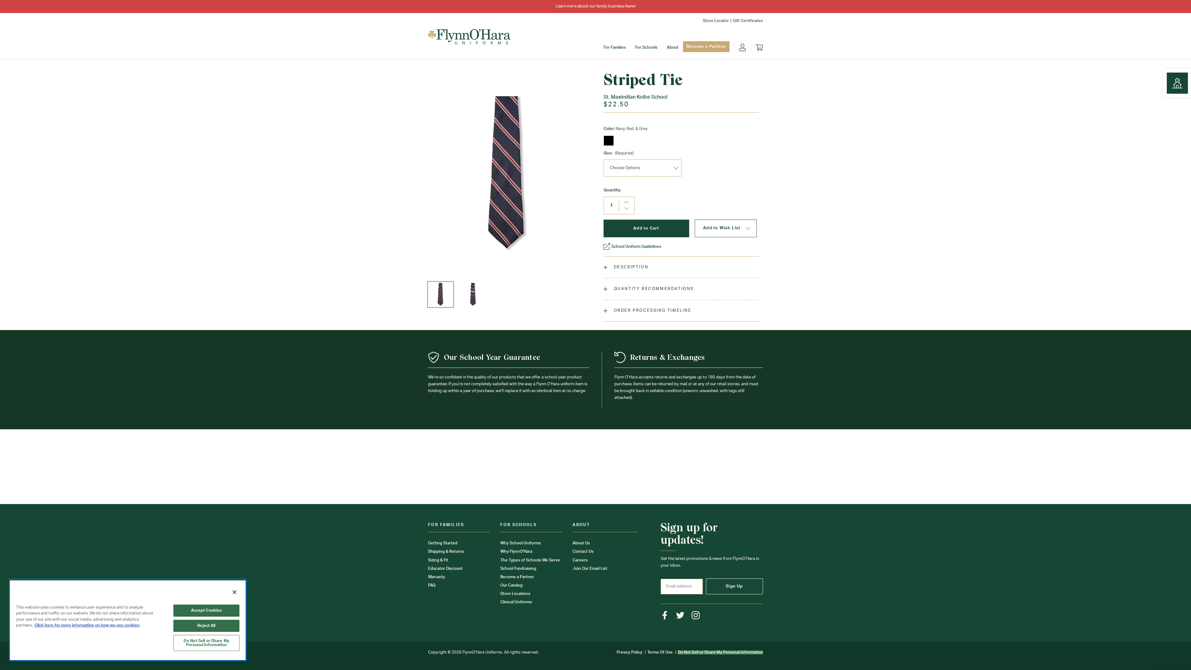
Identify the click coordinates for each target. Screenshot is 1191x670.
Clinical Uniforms (516, 602)
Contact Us (583, 552)
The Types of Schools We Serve (530, 560)
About (672, 48)
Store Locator (716, 21)
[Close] (234, 592)
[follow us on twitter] (680, 615)
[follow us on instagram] (696, 615)
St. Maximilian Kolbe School (635, 97)
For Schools (646, 48)
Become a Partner (706, 47)
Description (630, 267)
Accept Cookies (206, 611)
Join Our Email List (590, 569)
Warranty (436, 577)
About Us (581, 543)
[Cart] (759, 47)
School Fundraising (518, 569)
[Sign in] (742, 47)
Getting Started (442, 543)
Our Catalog (511, 585)
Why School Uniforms (520, 543)
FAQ (431, 585)
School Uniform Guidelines (636, 247)
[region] (128, 620)
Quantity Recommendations (653, 289)
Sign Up (734, 586)
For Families (615, 48)
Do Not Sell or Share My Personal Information (206, 643)
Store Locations (515, 594)
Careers (580, 560)
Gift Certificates (748, 21)
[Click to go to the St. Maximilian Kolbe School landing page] (1177, 83)
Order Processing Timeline (652, 311)
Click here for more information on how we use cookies (87, 625)
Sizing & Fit (438, 560)
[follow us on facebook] (665, 615)
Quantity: (612, 190)
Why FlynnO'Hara (516, 552)
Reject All (206, 626)
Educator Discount (445, 569)
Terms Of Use (660, 652)
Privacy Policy (629, 652)
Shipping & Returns (446, 552)
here (630, 6)
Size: (618, 153)
